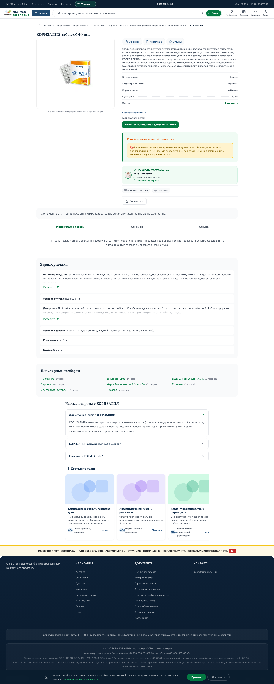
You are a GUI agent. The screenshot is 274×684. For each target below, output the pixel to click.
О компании (37, 4)
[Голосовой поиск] (203, 13)
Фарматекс (47, 378)
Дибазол (111, 389)
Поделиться (136, 201)
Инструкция (156, 41)
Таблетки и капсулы (177, 25)
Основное (134, 41)
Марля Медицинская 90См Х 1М (126, 384)
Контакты (66, 4)
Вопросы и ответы (86, 594)
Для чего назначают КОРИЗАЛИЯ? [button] (92, 414)
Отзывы (177, 41)
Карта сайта (141, 617)
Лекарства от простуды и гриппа (108, 25)
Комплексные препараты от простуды (145, 25)
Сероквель (47, 384)
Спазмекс (178, 384)
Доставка (52, 4)
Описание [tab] (137, 226)
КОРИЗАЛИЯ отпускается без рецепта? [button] (95, 443)
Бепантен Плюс (115, 378)
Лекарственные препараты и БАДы (72, 25)
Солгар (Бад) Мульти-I (54, 389)
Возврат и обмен (144, 577)
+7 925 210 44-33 (164, 4)
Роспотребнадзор (160, 653)
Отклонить (218, 677)
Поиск (79, 612)
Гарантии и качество (146, 583)
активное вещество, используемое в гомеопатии (150, 124)
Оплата (80, 606)
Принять (196, 677)
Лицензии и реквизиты (147, 589)
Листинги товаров (145, 612)
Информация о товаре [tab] (70, 226)
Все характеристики (132, 112)
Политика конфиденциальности (80, 678)
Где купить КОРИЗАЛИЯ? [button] (86, 456)
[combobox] (137, 13)
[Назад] (39, 25)
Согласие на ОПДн (145, 600)
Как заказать (83, 600)
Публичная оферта (145, 571)
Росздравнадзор (120, 653)
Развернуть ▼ (51, 286)
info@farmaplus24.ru (17, 4)
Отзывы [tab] (204, 226)
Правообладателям (146, 606)
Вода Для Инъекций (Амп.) (188, 378)
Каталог (43, 13)
